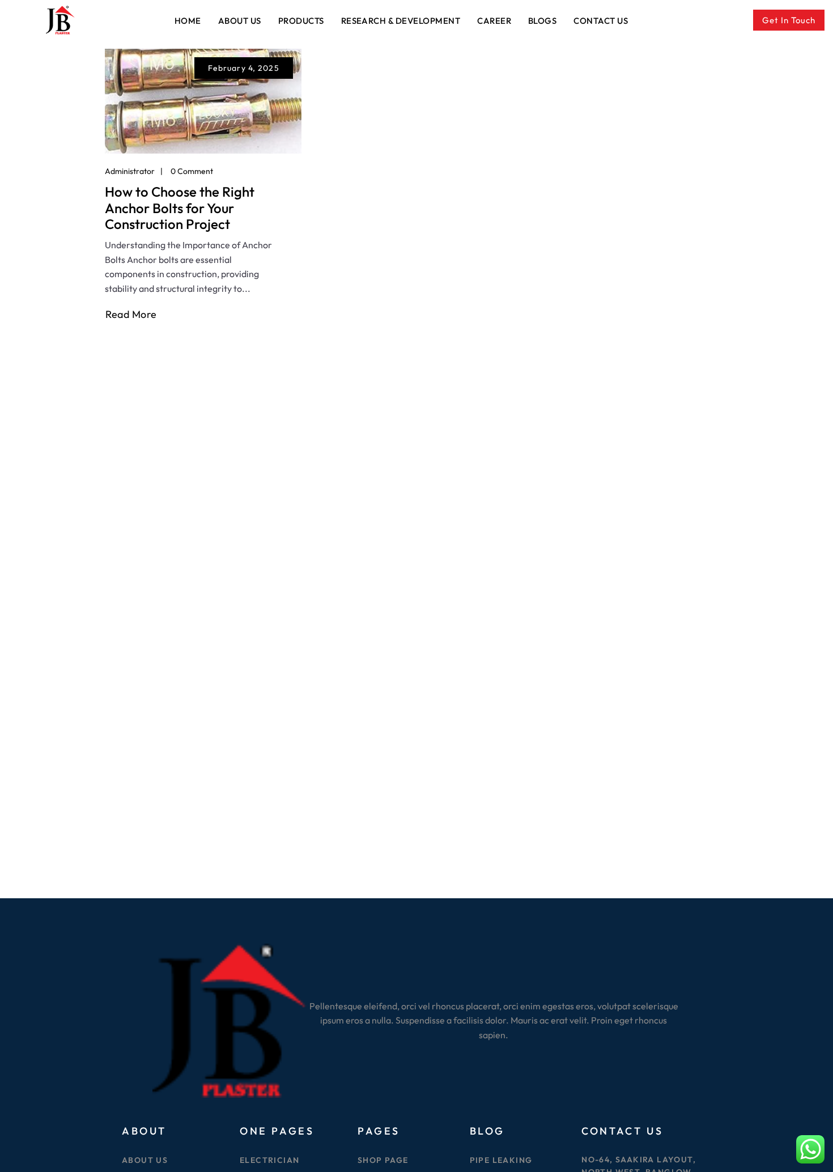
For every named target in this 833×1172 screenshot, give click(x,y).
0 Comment (192, 171)
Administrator (130, 171)
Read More (131, 314)
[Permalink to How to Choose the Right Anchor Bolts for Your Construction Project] (203, 100)
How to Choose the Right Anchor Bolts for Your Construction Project (179, 208)
